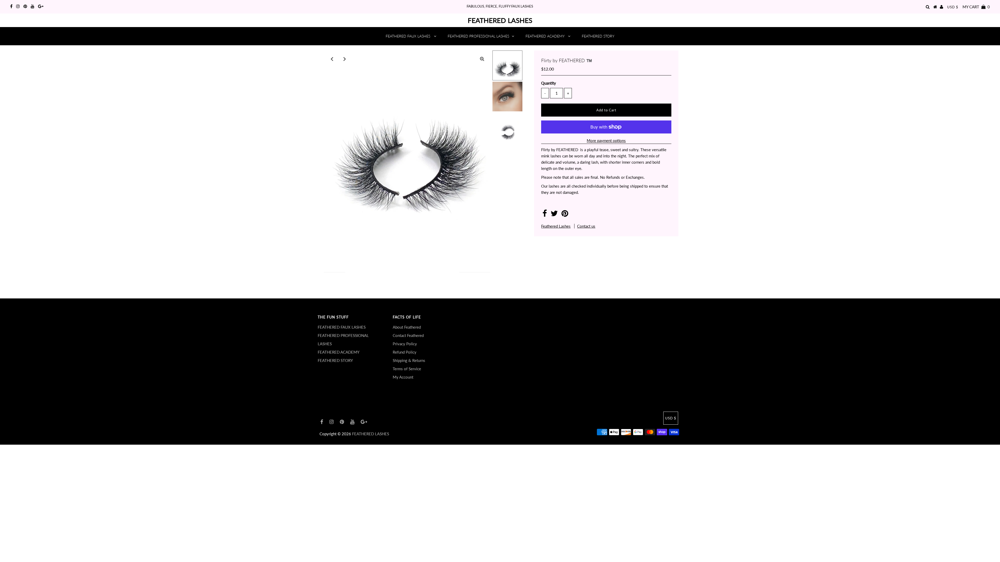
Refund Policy (404, 352)
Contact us (586, 226)
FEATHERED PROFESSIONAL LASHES (478, 36)
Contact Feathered (408, 335)
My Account (403, 377)
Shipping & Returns (409, 360)
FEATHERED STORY (598, 36)
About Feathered (407, 327)
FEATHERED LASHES (500, 20)
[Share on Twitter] (554, 214)
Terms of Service (407, 368)
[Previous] (332, 59)
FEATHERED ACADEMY (545, 36)
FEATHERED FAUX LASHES (408, 36)
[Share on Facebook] (544, 214)
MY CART (976, 6)
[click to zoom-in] (482, 59)
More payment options (606, 140)
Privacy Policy (405, 343)
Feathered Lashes (556, 226)
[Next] (345, 59)
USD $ (952, 7)
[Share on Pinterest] (564, 214)
